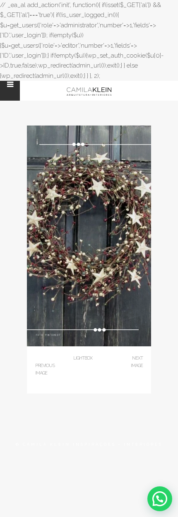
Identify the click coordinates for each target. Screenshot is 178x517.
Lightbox (82, 358)
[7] (89, 344)
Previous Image (45, 369)
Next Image (137, 361)
